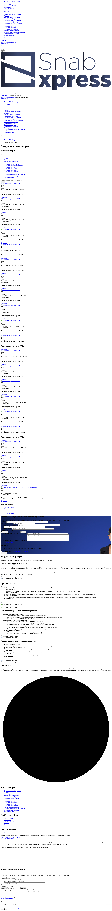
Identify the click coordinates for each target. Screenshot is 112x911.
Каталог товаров (8, 4)
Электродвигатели (9, 35)
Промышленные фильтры (11, 29)
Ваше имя (3, 521)
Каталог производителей (11, 5)
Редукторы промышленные (11, 30)
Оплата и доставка (9, 8)
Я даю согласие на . (19, 551)
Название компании (6, 528)
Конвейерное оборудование (11, 19)
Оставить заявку (5, 43)
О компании (7, 7)
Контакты (6, 13)
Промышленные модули (11, 24)
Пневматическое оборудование (12, 20)
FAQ (5, 10)
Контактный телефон (7, 523)
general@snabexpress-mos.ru (8, 42)
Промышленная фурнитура (11, 22)
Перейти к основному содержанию (10, 1)
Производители (8, 818)
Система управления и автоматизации (14, 32)
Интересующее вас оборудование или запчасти (14, 540)
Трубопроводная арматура (11, 33)
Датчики (6, 16)
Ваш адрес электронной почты (9, 525)
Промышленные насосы (10, 26)
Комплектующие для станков (12, 17)
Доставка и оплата (9, 821)
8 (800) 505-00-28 (5, 40)
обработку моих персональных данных (24, 551)
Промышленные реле (10, 27)
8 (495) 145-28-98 (15, 837)
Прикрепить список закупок (9, 530)
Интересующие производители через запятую (13, 533)
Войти (6, 38)
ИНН (2, 527)
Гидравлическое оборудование (12, 14)
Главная (6, 138)
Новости (6, 11)
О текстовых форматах (7, 542)
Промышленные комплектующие (13, 23)
